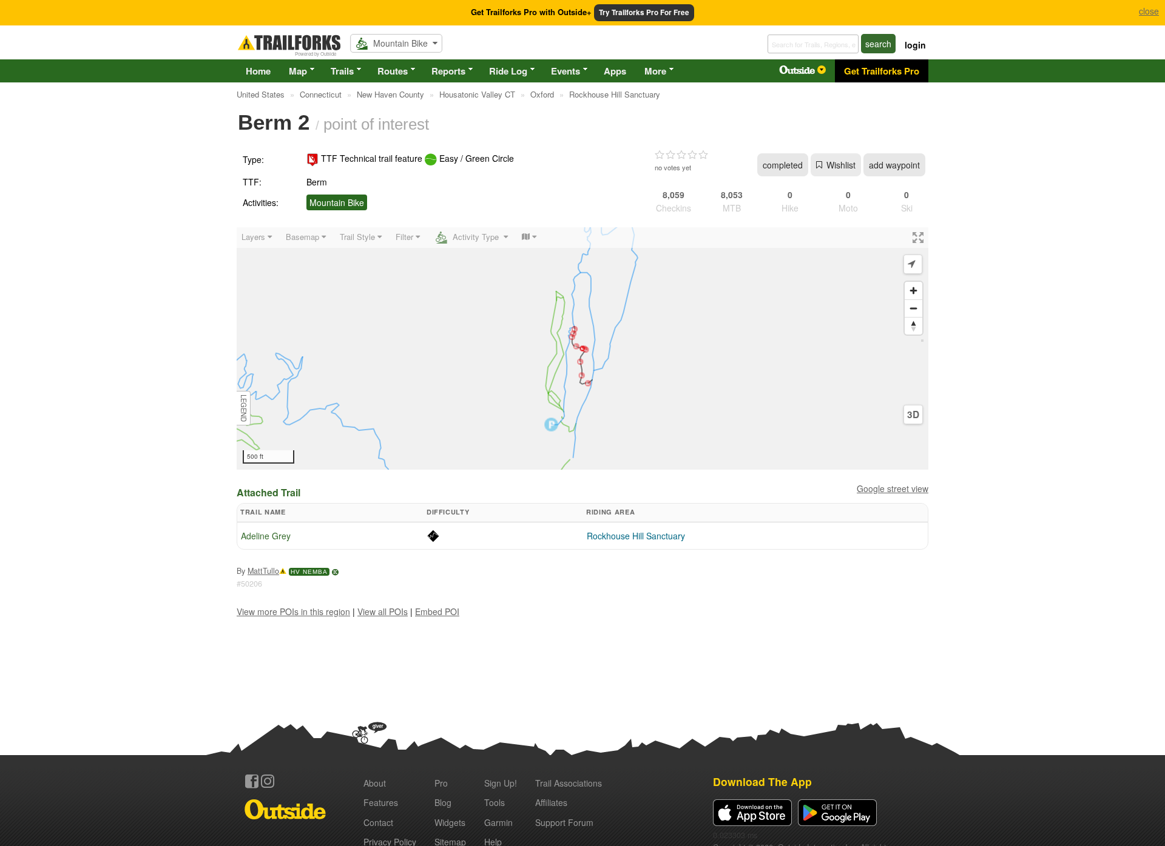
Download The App (762, 781)
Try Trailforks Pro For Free (644, 12)
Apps (615, 71)
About (374, 783)
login (915, 45)
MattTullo (263, 570)
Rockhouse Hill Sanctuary (636, 536)
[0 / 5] (681, 155)
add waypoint (894, 165)
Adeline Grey (266, 536)
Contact (378, 822)
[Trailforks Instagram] (267, 781)
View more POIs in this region (293, 611)
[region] (582, 348)
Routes (392, 71)
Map (298, 71)
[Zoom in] (913, 290)
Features (380, 802)
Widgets (449, 822)
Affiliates (551, 802)
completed (783, 165)
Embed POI (437, 611)
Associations (568, 783)
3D (913, 414)
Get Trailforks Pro (881, 71)
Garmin (498, 822)
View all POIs (382, 611)
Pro (441, 783)
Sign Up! (500, 783)
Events (565, 71)
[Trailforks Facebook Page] (251, 781)
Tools (494, 802)
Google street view (892, 488)
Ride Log (508, 71)
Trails (342, 71)
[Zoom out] (913, 308)
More (655, 71)
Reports (448, 71)
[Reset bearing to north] (913, 326)
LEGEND (244, 408)
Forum (564, 822)
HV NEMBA (309, 571)
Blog (442, 802)
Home (258, 71)
